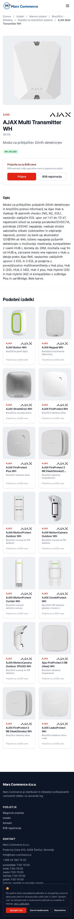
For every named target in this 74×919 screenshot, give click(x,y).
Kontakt (7, 822)
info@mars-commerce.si (17, 854)
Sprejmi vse (16, 910)
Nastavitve (60, 910)
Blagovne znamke (13, 812)
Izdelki (20, 16)
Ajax (6, 114)
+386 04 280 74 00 (14, 859)
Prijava (22, 176)
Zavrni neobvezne (39, 910)
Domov (7, 16)
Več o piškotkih (21, 903)
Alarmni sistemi (38, 16)
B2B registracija (52, 176)
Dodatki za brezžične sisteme (35, 20)
